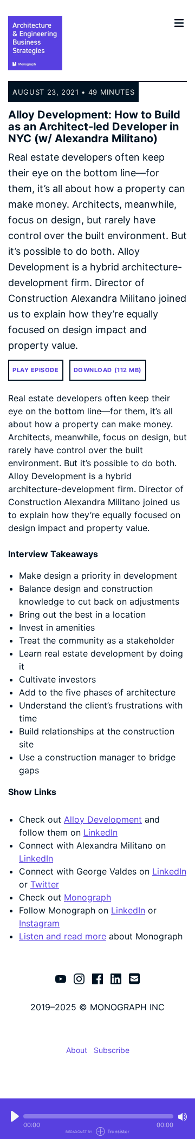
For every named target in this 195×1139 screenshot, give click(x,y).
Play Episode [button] (35, 370)
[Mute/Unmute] (182, 1116)
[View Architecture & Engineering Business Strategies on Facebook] (97, 978)
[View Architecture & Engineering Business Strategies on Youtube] (60, 978)
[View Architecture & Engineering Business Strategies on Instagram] (79, 978)
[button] (98, 1116)
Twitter (44, 884)
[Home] (88, 43)
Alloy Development (103, 819)
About (76, 1050)
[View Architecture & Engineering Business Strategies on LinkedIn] (115, 978)
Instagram (39, 923)
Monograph (87, 897)
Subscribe (111, 1050)
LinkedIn (100, 832)
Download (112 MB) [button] (108, 370)
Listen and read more (62, 936)
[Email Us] (134, 977)
